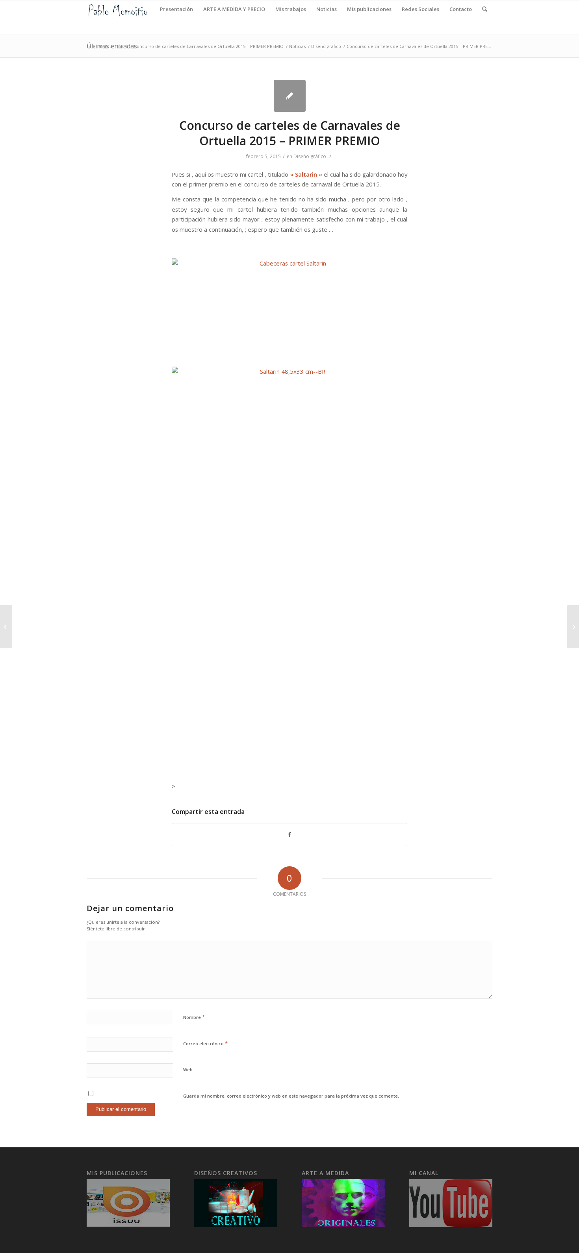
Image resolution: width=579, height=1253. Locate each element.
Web (188, 1069)
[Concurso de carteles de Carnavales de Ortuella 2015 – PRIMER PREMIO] (290, 96)
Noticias (297, 46)
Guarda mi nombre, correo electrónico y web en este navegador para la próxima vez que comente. (291, 1096)
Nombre (194, 1016)
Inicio (122, 46)
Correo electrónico (205, 1043)
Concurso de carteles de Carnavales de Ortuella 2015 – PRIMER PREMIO (209, 46)
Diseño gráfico (326, 46)
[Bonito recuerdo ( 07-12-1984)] (6, 626)
